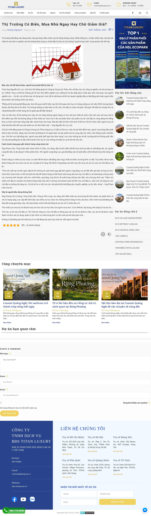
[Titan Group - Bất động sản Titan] (16, 5)
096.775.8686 (77, 6)
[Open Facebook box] (133, 13)
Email (2, 390)
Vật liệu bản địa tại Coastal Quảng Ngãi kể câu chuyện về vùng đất (137, 129)
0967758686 (16, 462)
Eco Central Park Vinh (127, 230)
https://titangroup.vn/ (19, 486)
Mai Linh (55, 310)
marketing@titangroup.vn (102, 6)
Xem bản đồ (66, 454)
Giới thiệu (20, 13)
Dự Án (30, 13)
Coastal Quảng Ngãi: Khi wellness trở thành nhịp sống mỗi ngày (138, 101)
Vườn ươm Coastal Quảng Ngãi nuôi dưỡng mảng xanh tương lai (138, 156)
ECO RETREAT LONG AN (126, 224)
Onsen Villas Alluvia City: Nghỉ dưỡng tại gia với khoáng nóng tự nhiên (136, 143)
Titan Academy (80, 13)
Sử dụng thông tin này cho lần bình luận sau (18, 408)
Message (4, 354)
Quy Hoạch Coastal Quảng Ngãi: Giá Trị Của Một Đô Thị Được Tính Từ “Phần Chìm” (138, 184)
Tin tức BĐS (41, 13)
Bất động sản (97, 30)
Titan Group (68, 513)
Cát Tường (7, 310)
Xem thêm (7, 323)
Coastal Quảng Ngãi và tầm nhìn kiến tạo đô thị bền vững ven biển (138, 170)
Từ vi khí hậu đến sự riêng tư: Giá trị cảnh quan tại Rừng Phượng (137, 115)
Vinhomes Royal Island (127, 248)
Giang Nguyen (14, 30)
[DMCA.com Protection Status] (87, 513)
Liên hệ (93, 13)
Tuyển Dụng (104, 13)
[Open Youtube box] (140, 13)
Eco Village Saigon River (128, 218)
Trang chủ (8, 13)
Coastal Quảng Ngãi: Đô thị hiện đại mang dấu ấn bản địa (137, 198)
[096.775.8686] (5, 510)
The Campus (121, 236)
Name (3, 376)
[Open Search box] (147, 13)
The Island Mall (123, 254)
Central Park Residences (129, 242)
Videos (52, 13)
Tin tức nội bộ (64, 13)
